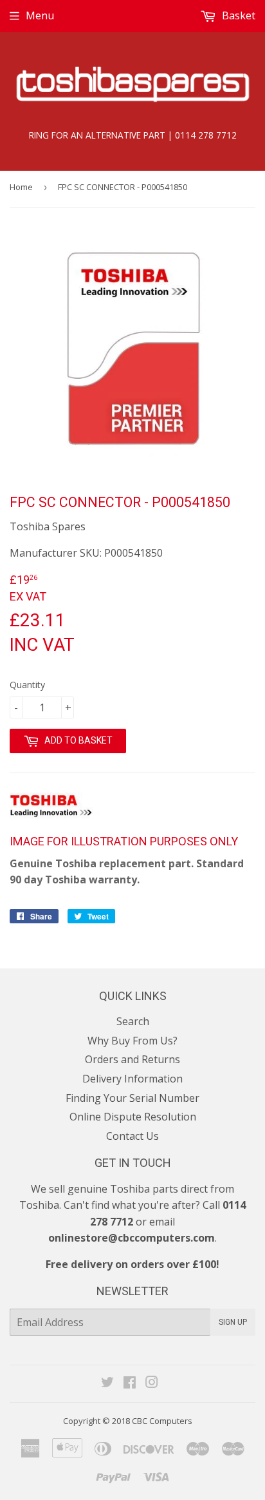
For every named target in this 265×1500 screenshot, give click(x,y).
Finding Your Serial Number (132, 1098)
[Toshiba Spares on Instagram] (151, 1383)
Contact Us (132, 1136)
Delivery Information (132, 1079)
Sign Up (233, 1322)
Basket (237, 15)
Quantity (27, 684)
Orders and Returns (132, 1059)
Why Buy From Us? (132, 1041)
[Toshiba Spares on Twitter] (107, 1383)
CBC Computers (162, 1421)
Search (132, 1021)
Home (21, 187)
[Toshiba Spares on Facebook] (129, 1383)
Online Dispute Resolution (132, 1117)
